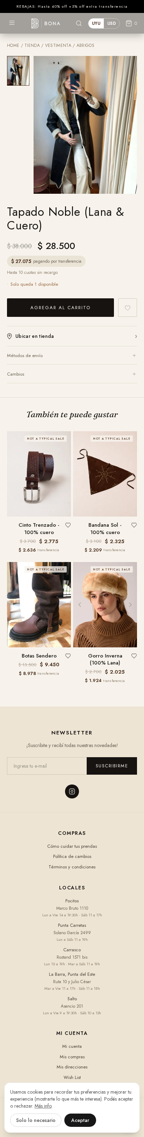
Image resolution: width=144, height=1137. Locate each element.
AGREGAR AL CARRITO (60, 307)
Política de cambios (72, 856)
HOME (13, 45)
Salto (72, 998)
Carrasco (72, 949)
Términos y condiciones (72, 867)
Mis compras (72, 1056)
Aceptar (80, 1120)
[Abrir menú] (12, 23)
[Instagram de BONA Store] (72, 791)
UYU (96, 23)
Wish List (72, 1077)
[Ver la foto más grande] (85, 125)
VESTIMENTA (58, 45)
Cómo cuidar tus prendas (72, 846)
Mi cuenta (72, 1046)
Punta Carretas (72, 925)
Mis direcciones (72, 1067)
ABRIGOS (85, 45)
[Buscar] (78, 23)
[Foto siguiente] (130, 604)
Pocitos (72, 900)
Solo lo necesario (36, 1120)
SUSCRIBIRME (112, 765)
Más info (43, 1105)
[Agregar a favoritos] (127, 307)
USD (111, 23)
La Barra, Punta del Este (72, 974)
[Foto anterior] (79, 604)
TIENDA (32, 45)
